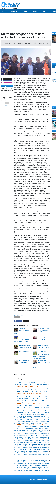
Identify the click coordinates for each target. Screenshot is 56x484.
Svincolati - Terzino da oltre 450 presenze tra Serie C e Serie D (33, 470)
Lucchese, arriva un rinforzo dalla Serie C (30, 393)
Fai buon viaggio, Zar (23, 351)
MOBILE (43, 479)
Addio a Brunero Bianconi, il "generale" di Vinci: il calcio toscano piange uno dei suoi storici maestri (41, 364)
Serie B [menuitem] (35, 11)
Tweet (26, 320)
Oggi (53, 67)
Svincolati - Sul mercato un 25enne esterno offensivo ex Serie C (33, 426)
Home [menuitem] (2, 11)
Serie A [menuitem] (25, 11)
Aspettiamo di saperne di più (7, 98)
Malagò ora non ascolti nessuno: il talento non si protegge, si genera (24, 347)
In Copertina (20, 314)
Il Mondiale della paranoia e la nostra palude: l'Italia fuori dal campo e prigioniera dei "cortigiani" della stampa (41, 355)
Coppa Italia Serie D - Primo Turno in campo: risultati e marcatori (33, 467)
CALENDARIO (32, 479)
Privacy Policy (42, 477)
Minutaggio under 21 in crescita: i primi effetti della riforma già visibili (34, 465)
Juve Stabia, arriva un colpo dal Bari (28, 386)
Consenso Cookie (34, 477)
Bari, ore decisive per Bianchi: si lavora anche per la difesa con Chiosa (35, 407)
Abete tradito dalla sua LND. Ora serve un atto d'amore (43, 347)
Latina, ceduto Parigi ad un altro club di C (30, 424)
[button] (7, 103)
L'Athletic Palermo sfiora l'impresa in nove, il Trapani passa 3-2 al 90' (34, 460)
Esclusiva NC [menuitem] (14, 11)
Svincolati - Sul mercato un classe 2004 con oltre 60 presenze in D (34, 433)
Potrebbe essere (6, 100)
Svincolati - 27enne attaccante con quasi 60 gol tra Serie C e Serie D (34, 447)
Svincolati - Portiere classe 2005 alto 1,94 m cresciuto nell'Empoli (34, 440)
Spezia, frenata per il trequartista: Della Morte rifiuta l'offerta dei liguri (34, 444)
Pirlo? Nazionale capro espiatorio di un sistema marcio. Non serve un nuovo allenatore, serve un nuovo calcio (22, 339)
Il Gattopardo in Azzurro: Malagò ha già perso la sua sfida (44, 330)
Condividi (18, 320)
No (3, 95)
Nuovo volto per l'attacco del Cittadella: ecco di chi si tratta (32, 445)
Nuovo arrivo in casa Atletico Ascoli (28, 403)
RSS (46, 479)
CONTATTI (38, 479)
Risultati (7, 105)
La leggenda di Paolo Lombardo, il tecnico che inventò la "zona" (44, 337)
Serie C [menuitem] (44, 11)
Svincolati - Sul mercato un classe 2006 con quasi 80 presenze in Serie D (36, 400)
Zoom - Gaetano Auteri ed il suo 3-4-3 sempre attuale (24, 362)
